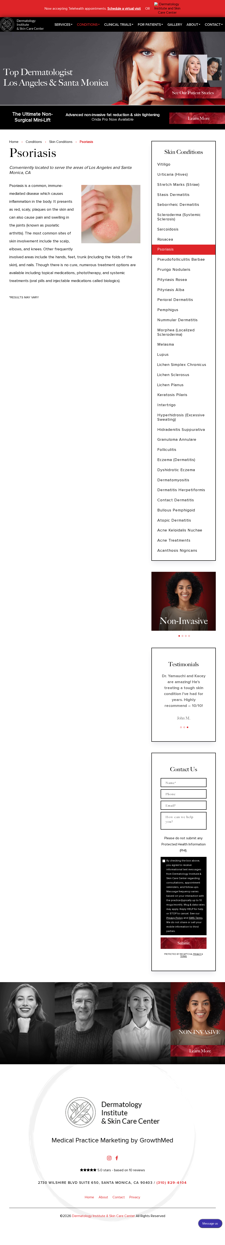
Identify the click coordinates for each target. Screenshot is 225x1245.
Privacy (197, 954)
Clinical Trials (117, 24)
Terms (183, 956)
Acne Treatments (174, 540)
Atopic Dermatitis (174, 520)
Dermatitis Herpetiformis (181, 490)
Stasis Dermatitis (173, 195)
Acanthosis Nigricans (177, 551)
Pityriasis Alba (170, 290)
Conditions (87, 24)
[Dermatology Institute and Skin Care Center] (167, 8)
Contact (213, 24)
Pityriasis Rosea (172, 280)
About (192, 24)
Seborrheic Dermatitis (178, 205)
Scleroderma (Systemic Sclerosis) (179, 217)
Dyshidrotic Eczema (176, 470)
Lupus (163, 355)
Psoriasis (165, 249)
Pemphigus (167, 310)
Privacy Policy (174, 918)
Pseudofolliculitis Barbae (181, 260)
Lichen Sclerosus (173, 375)
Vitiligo (164, 164)
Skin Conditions (61, 142)
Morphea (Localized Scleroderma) (176, 332)
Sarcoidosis (168, 229)
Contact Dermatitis (175, 500)
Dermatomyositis (173, 480)
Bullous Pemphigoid (176, 510)
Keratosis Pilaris (172, 395)
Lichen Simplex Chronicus (181, 365)
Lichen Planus (170, 385)
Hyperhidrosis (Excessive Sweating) (181, 417)
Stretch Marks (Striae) (178, 185)
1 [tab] (179, 636)
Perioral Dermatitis (175, 300)
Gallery (174, 24)
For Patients (149, 24)
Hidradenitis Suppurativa (181, 430)
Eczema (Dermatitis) (176, 460)
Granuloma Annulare (176, 440)
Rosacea (165, 240)
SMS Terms (196, 918)
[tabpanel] (191, 601)
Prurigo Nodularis (174, 270)
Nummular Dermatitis (177, 320)
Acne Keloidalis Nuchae (179, 530)
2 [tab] (182, 636)
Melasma (165, 345)
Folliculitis (166, 450)
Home (13, 142)
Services (62, 24)
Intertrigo (166, 405)
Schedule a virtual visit (124, 8)
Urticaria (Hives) (172, 175)
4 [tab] (189, 636)
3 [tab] (186, 636)
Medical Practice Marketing (90, 1140)
